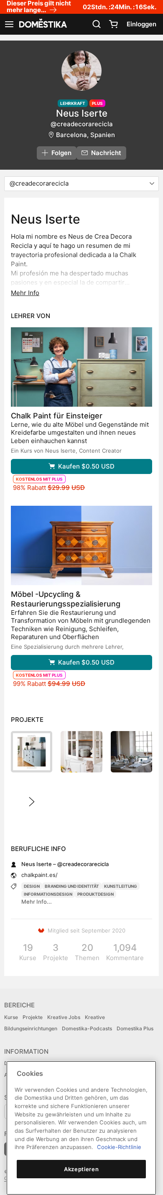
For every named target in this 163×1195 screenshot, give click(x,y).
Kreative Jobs (63, 1017)
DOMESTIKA (42, 24)
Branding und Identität (72, 886)
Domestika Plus (135, 1028)
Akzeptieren (81, 1169)
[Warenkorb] (113, 24)
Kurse (11, 1017)
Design (32, 886)
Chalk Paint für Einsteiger (56, 415)
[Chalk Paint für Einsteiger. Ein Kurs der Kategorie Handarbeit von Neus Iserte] (81, 367)
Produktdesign (95, 894)
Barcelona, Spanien (85, 135)
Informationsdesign (48, 894)
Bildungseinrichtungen (30, 1028)
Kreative (95, 1017)
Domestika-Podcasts (87, 1028)
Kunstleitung (120, 886)
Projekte (33, 1017)
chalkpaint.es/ (39, 874)
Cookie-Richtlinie (119, 1147)
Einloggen (141, 24)
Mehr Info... (36, 901)
